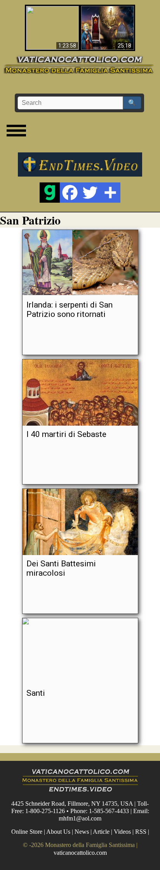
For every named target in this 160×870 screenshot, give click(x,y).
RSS (140, 831)
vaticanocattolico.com (80, 852)
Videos (122, 831)
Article (101, 831)
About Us (58, 831)
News (82, 831)
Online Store (26, 831)
